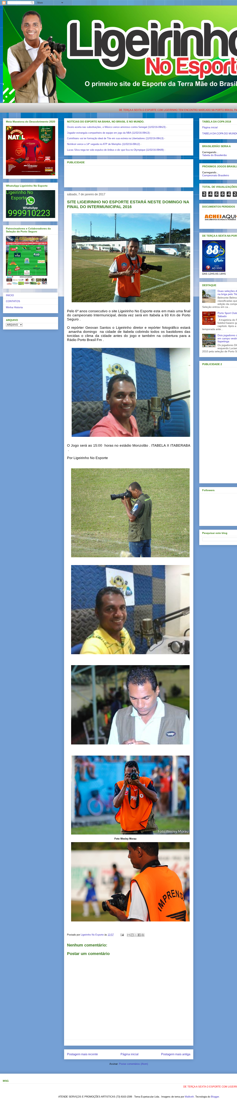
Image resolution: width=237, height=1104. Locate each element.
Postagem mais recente (82, 1054)
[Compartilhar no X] (136, 935)
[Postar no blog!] (132, 935)
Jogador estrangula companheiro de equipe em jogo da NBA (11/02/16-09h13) (108, 132)
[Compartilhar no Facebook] (139, 935)
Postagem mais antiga (175, 1054)
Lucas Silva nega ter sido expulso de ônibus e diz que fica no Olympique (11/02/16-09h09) (115, 149)
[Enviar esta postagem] (122, 934)
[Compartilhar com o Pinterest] (143, 935)
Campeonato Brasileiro (215, 175)
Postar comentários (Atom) (133, 1063)
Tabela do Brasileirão (214, 155)
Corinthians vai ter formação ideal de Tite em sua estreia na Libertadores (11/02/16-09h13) (115, 138)
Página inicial (129, 1054)
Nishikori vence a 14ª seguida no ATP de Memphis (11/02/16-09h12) (103, 144)
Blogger (215, 1096)
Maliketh (189, 1096)
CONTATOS (13, 301)
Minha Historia (14, 307)
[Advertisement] (122, 175)
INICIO (10, 295)
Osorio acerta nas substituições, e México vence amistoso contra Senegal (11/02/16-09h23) (116, 127)
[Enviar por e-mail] (129, 935)
